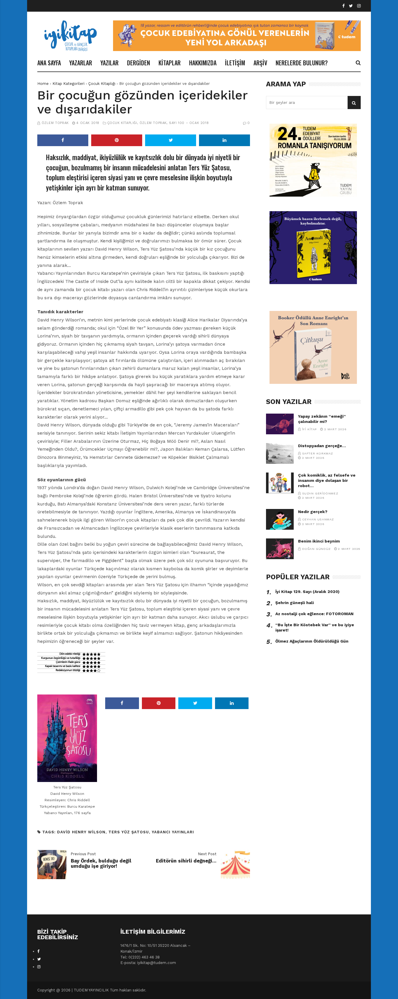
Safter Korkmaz (317, 453)
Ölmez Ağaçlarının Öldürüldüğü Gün (311, 641)
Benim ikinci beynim (319, 541)
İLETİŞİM (235, 63)
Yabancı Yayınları (173, 832)
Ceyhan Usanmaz (318, 519)
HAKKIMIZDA (202, 63)
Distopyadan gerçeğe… (322, 445)
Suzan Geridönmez (320, 493)
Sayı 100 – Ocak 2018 (189, 123)
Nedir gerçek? (312, 511)
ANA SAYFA (49, 63)
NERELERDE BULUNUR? (302, 63)
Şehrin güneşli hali (294, 602)
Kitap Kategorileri (68, 83)
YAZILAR (110, 63)
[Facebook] (343, 6)
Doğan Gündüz (316, 549)
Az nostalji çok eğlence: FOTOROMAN (314, 613)
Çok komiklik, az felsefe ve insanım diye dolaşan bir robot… (326, 480)
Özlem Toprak (55, 123)
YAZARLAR (80, 63)
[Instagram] (359, 6)
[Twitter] (351, 6)
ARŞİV (260, 63)
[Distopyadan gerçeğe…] (280, 453)
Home (43, 83)
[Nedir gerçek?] (280, 519)
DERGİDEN (138, 63)
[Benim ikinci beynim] (280, 548)
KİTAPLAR (170, 63)
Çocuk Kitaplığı (101, 83)
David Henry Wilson (81, 832)
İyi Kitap (309, 429)
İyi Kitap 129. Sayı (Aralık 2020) (307, 591)
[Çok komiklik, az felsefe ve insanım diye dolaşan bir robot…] (280, 483)
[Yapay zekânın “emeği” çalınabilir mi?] (280, 424)
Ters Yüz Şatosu (128, 832)
